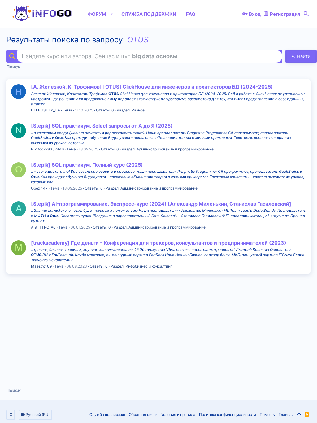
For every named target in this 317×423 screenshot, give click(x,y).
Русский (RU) (37, 414)
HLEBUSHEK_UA (45, 110)
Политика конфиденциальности (227, 414)
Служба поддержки (107, 414)
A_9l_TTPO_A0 (43, 227)
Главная (286, 414)
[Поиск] (306, 14)
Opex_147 (39, 188)
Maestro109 (41, 266)
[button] (111, 14)
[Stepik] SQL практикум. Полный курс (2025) (87, 165)
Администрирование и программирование (175, 149)
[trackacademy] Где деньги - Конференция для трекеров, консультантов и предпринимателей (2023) (158, 243)
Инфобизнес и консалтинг (148, 266)
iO (10, 414)
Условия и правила (178, 414)
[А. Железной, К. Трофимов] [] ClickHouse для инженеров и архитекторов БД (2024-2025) (152, 87)
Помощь (267, 414)
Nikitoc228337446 (47, 149)
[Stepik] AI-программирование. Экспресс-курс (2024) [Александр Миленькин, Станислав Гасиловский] (161, 204)
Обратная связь (143, 414)
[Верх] (299, 414)
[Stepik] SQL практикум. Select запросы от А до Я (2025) (102, 126)
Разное (138, 110)
